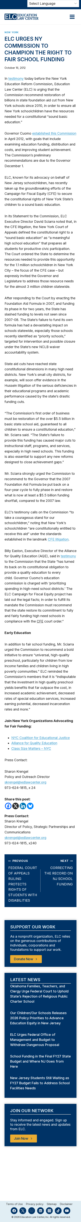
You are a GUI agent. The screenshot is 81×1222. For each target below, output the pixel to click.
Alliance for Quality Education (34, 743)
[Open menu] (72, 17)
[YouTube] (66, 1210)
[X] (15, 806)
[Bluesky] (30, 806)
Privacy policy (35, 1204)
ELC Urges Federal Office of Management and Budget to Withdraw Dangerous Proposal (35, 1040)
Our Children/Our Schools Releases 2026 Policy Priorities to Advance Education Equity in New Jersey (38, 1018)
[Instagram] (49, 1210)
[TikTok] (58, 1210)
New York (12, 32)
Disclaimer (66, 1204)
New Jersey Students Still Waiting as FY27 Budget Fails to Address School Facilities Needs (40, 1083)
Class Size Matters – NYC (31, 748)
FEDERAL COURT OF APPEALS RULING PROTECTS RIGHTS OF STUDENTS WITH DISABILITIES (22, 880)
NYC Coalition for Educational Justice (40, 738)
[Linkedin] (23, 806)
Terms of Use (14, 1204)
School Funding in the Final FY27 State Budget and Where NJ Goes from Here (40, 1061)
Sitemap (52, 1204)
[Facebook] (8, 806)
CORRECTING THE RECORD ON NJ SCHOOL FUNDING (58, 872)
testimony (16, 78)
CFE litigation (58, 539)
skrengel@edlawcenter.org (25, 782)
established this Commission (54, 133)
